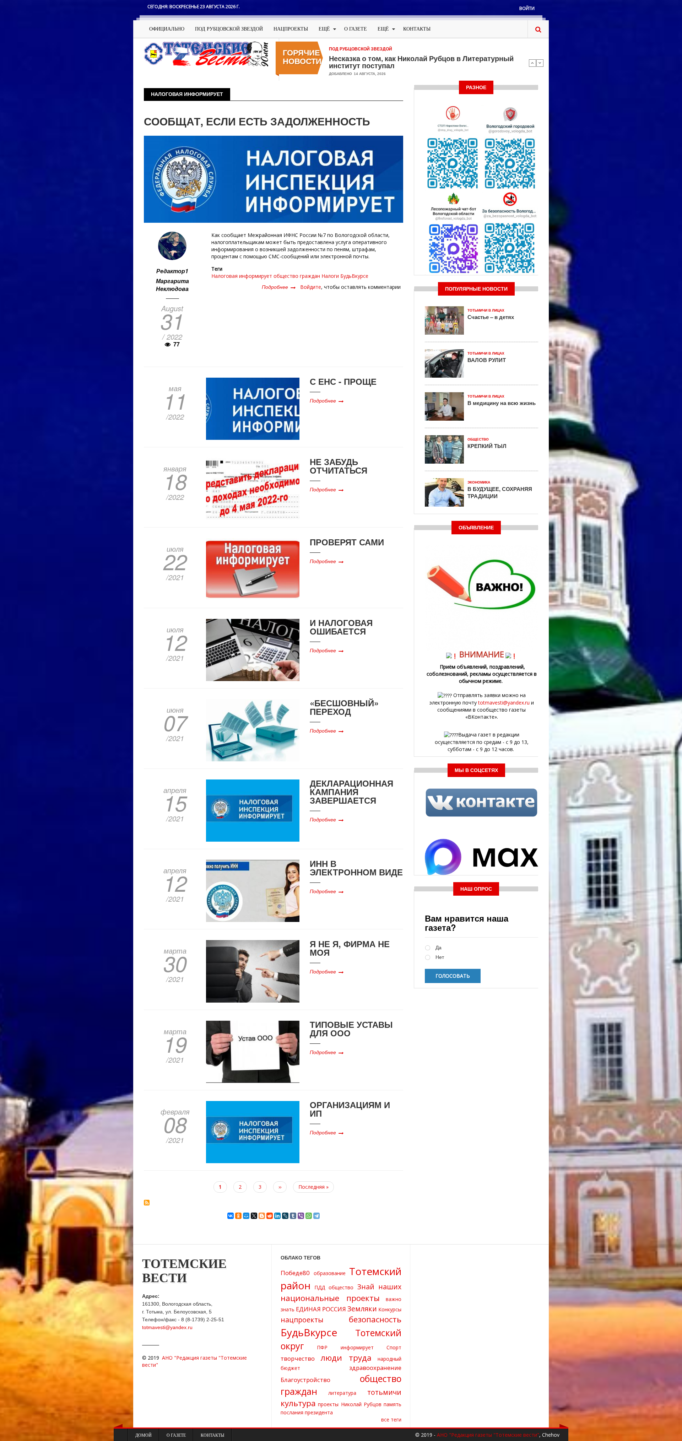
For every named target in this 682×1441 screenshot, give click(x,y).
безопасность (375, 1319)
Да (438, 947)
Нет (439, 957)
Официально (166, 29)
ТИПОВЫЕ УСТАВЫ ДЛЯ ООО (351, 1028)
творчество (298, 1358)
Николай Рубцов (361, 1404)
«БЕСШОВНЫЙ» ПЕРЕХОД (344, 707)
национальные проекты (330, 1298)
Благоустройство (305, 1380)
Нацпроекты (291, 29)
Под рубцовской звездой (229, 29)
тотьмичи (384, 1392)
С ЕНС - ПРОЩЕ (343, 381)
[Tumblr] (293, 1216)
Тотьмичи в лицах (485, 310)
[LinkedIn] (277, 1216)
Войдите (310, 287)
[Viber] (301, 1216)
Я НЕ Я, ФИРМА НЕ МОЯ (350, 948)
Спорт (393, 1347)
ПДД (319, 1287)
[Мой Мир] (246, 1216)
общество (341, 1287)
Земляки (362, 1308)
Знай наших (379, 1286)
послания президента (307, 1412)
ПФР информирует (345, 1347)
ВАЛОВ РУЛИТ (486, 360)
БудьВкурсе (354, 275)
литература (342, 1392)
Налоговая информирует (241, 275)
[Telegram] (316, 1216)
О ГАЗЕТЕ (355, 29)
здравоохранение (375, 1368)
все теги (391, 1419)
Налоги (330, 275)
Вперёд (539, 62)
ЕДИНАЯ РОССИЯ (321, 1309)
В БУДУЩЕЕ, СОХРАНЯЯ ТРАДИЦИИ (499, 492)
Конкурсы (389, 1309)
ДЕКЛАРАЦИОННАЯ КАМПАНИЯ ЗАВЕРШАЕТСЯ (351, 791)
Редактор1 (172, 271)
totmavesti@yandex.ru (504, 702)
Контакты (417, 29)
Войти (527, 8)
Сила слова (349, 58)
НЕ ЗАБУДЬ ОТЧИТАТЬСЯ (338, 465)
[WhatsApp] (308, 1216)
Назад (532, 62)
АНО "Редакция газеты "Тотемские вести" (488, 1434)
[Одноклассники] (238, 1216)
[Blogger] (262, 1216)
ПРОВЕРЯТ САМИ (347, 542)
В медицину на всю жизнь (501, 403)
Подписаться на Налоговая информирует (147, 1202)
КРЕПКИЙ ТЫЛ (487, 446)
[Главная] (206, 53)
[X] (254, 1216)
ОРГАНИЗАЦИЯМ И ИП (350, 1109)
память (392, 1404)
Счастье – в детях (490, 317)
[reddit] (269, 1216)
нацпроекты (302, 1319)
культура (298, 1403)
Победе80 (295, 1273)
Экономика (478, 482)
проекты (328, 1404)
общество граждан (297, 275)
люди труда (346, 1357)
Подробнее (278, 286)
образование (330, 1273)
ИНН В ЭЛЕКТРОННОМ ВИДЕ (356, 867)
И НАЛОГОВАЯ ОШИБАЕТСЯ (341, 626)
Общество (478, 439)
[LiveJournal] (285, 1216)
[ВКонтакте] (230, 1216)
